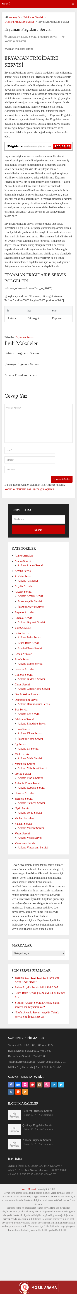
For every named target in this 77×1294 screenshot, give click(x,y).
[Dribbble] (47, 1084)
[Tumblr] (11, 1092)
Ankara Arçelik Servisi (31, 595)
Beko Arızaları (23, 627)
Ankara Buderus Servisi (31, 678)
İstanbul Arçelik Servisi (31, 606)
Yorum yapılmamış (15, 40)
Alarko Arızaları (24, 555)
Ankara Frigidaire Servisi (19, 21)
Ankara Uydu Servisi (30, 812)
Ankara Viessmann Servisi (33, 847)
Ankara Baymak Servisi (31, 622)
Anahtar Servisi (23, 576)
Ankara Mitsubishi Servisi (32, 768)
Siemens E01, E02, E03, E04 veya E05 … (32, 1045)
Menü (6, 3)
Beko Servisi (22, 633)
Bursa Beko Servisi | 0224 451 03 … (29, 1056)
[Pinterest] (32, 1084)
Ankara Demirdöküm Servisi (34, 704)
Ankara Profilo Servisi (30, 777)
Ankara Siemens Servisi (31, 802)
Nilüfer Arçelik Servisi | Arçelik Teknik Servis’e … (37, 1067)
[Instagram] (39, 1084)
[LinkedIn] (54, 1084)
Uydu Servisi (22, 808)
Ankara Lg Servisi (28, 748)
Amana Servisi (23, 570)
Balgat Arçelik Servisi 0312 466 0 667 (36, 987)
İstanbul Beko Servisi (30, 648)
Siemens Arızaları (25, 793)
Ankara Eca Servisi (29, 713)
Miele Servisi (22, 754)
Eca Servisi (21, 709)
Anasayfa (14, 17)
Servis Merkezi (28, 1189)
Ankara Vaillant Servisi (31, 827)
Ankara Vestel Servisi (30, 837)
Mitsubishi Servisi (25, 763)
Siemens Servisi (24, 798)
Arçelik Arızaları (24, 586)
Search (38, 529)
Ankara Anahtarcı (28, 580)
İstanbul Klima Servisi (30, 738)
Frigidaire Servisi (33, 17)
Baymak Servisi (24, 617)
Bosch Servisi (22, 659)
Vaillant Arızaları (24, 818)
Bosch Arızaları (23, 653)
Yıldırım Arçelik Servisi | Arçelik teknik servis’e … (37, 1061)
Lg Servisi (20, 744)
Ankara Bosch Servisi (30, 663)
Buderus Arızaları (25, 669)
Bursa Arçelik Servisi (30, 601)
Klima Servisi (22, 729)
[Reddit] (18, 1092)
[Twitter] (61, 1084)
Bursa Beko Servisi (29, 642)
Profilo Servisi (23, 773)
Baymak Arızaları (25, 612)
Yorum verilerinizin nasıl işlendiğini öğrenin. (29, 488)
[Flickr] (25, 1084)
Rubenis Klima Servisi (27, 783)
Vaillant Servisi (23, 823)
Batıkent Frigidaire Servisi (21, 353)
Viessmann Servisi (25, 843)
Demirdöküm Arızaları (27, 694)
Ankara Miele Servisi (30, 758)
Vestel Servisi (22, 833)
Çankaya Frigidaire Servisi (21, 364)
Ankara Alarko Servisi (30, 565)
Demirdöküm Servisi (26, 699)
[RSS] (25, 1092)
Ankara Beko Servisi (29, 637)
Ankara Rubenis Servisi (31, 787)
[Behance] (18, 1084)
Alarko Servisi (23, 561)
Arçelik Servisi (23, 591)
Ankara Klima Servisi (30, 733)
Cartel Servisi (22, 684)
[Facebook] (11, 1084)
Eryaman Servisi (25, 337)
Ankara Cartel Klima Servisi (34, 688)
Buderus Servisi (24, 674)
